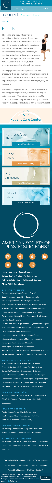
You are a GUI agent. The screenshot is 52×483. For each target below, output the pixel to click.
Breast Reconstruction (31, 363)
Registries (17, 445)
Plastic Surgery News (10, 412)
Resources (6, 449)
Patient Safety (8, 280)
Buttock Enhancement (36, 308)
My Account (6, 441)
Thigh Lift (20, 354)
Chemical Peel (26, 312)
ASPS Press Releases (10, 420)
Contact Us (40, 470)
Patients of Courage (32, 280)
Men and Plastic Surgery (30, 335)
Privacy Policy (10, 466)
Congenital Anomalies (10, 371)
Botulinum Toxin (32, 297)
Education (32, 441)
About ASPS (7, 284)
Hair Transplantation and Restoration (16, 327)
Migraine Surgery (41, 378)
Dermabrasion (7, 316)
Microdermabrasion (9, 339)
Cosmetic (13, 272)
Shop (25, 441)
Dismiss (46, 477)
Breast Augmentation (10, 301)
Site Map (30, 470)
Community (6, 445)
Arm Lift (33, 293)
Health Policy (44, 445)
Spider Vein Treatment (40, 350)
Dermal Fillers (20, 316)
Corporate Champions (33, 429)
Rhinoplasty (29, 346)
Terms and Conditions (39, 466)
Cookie (7, 481)
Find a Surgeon (20, 9)
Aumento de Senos (24, 395)
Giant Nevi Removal (25, 375)
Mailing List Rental (9, 432)
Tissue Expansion (38, 386)
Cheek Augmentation (10, 312)
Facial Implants (15, 320)
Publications (43, 441)
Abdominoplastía (8, 395)
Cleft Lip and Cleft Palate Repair (30, 367)
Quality (34, 445)
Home (4, 272)
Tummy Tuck (41, 354)
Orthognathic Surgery (10, 382)
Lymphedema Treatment (11, 378)
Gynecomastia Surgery (40, 324)
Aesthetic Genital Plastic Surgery (15, 293)
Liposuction (26, 331)
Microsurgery (28, 378)
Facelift (5, 320)
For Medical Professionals (16, 438)
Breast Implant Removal (30, 301)
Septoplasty (6, 386)
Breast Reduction (39, 304)
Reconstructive (25, 272)
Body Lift (5, 22)
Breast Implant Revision (11, 304)
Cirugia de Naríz (40, 395)
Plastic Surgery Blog (28, 412)
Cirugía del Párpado (9, 399)
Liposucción (6, 403)
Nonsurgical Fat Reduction (12, 346)
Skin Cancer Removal (21, 386)
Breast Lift (26, 304)
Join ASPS (17, 441)
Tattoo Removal (8, 354)
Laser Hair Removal (40, 327)
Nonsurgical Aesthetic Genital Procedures (18, 343)
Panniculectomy (27, 382)
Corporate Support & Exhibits (29, 432)
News (19, 280)
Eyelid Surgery (43, 316)
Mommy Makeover (26, 339)
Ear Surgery (31, 316)
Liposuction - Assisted (11, 335)
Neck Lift (38, 339)
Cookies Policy (23, 466)
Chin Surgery (38, 312)
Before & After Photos (12, 276)
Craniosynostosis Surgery (31, 371)
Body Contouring (8, 297)
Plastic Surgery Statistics (29, 416)
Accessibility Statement (16, 470)
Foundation (19, 284)
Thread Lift (29, 354)
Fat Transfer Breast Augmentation (15, 324)
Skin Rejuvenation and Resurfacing (15, 350)
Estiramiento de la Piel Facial (30, 399)
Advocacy (26, 445)
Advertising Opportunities (12, 429)
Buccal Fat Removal (18, 308)
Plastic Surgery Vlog (10, 416)
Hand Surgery (40, 375)
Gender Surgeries (9, 375)
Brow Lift (5, 308)
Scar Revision (40, 382)
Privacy (36, 479)
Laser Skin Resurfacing (11, 331)
